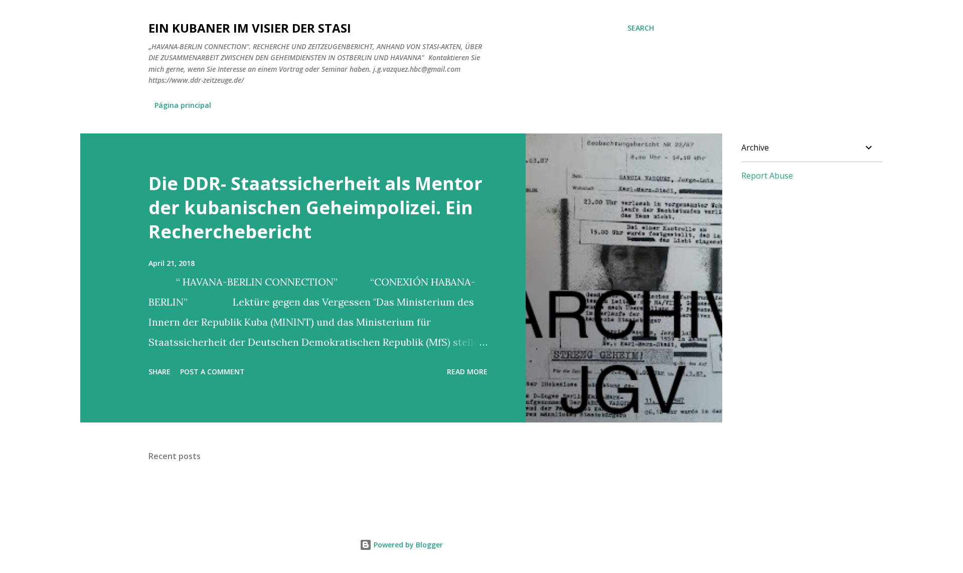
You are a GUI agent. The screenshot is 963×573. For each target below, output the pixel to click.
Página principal (182, 105)
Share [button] (159, 371)
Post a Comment (212, 371)
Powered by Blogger (407, 544)
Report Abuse (767, 175)
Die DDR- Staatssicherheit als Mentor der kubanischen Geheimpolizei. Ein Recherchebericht (315, 207)
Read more (467, 371)
